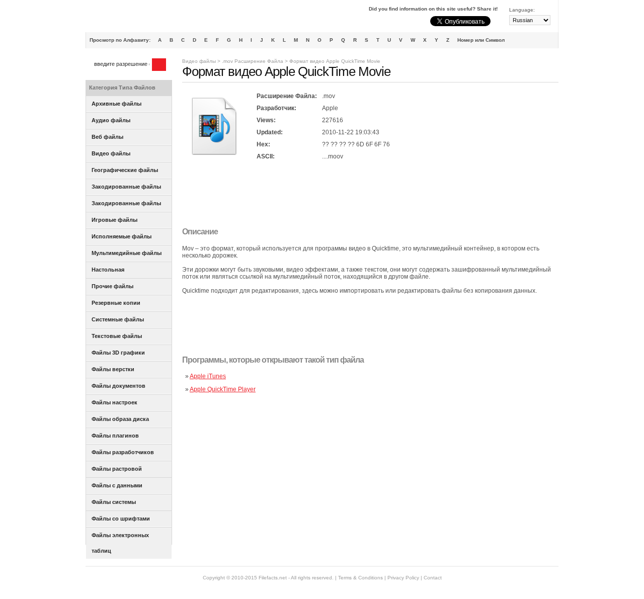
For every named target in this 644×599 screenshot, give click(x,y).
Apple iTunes (208, 376)
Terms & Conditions (360, 577)
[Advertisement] (365, 194)
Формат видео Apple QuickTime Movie (334, 61)
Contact (433, 577)
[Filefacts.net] (136, 18)
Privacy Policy (403, 577)
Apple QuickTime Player (223, 389)
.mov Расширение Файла (252, 61)
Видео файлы (199, 61)
